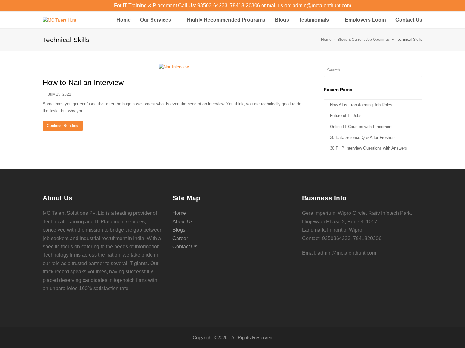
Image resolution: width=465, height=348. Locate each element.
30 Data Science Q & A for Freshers (363, 137)
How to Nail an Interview (83, 82)
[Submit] (416, 70)
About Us (182, 221)
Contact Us (184, 246)
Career (180, 238)
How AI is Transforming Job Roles (361, 105)
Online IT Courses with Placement (361, 126)
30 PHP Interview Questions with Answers (368, 148)
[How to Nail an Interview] (174, 67)
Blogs (178, 230)
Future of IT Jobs (346, 115)
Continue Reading (62, 125)
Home (179, 213)
